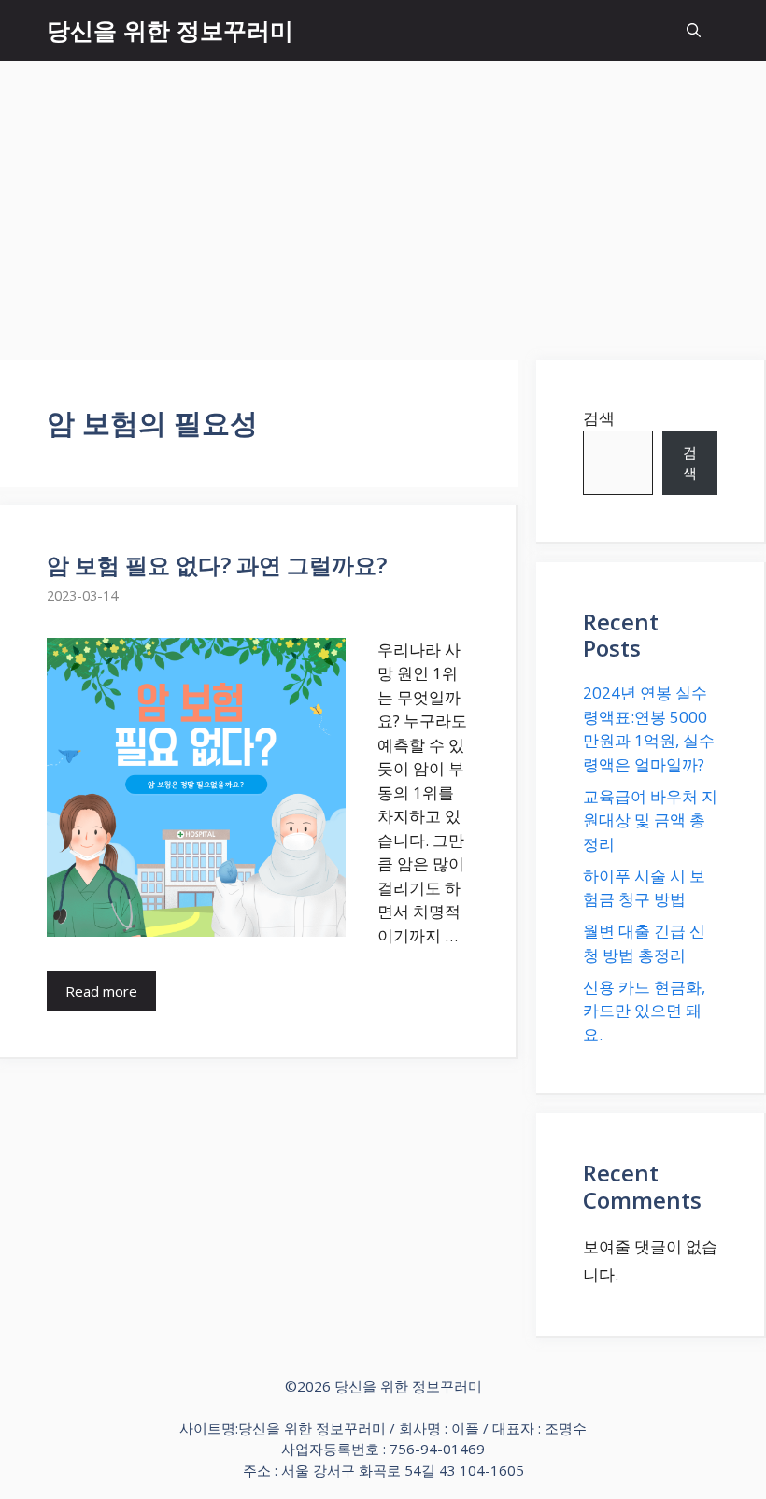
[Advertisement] (383, 201)
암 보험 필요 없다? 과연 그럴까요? (217, 564)
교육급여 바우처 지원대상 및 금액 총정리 (650, 820)
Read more (101, 991)
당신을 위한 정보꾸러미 (170, 30)
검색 (599, 418)
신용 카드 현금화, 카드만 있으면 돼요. (644, 1010)
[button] (693, 30)
